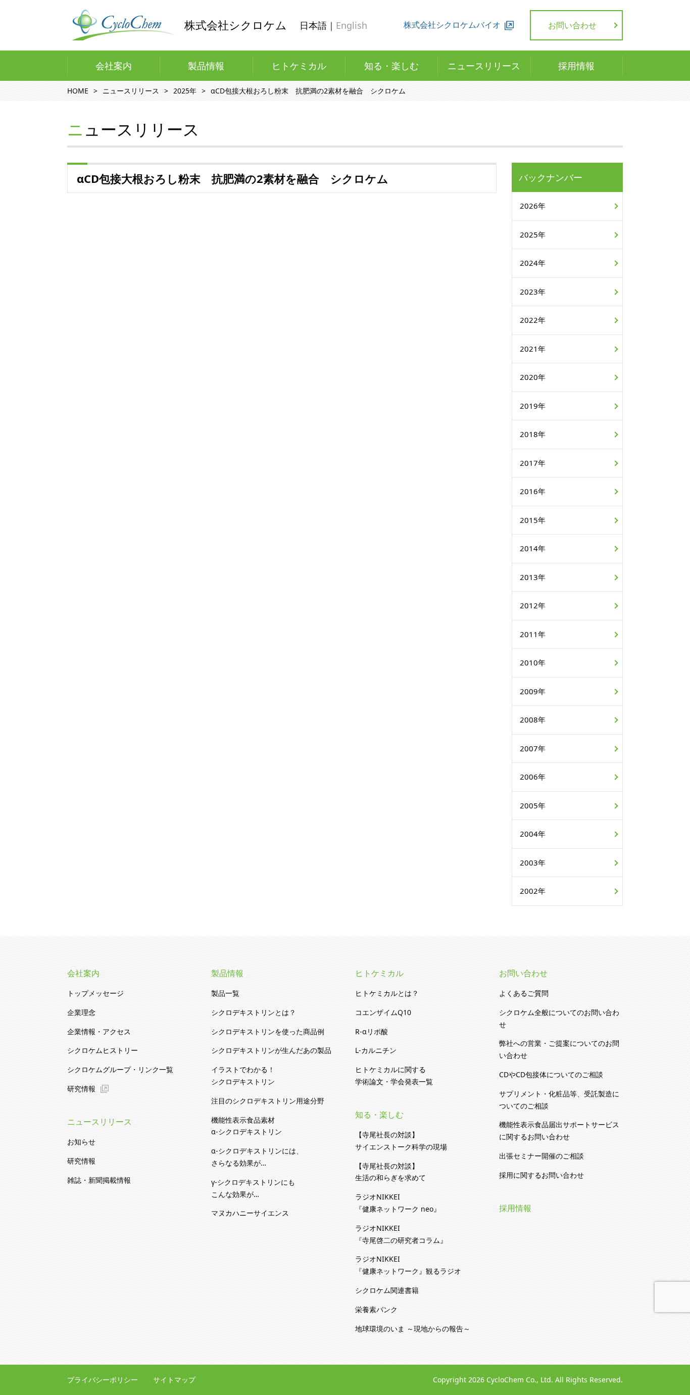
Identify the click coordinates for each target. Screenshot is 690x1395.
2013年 (533, 577)
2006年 (533, 777)
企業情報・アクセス (99, 1031)
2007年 (533, 748)
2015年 (533, 520)
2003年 (533, 862)
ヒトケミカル (299, 66)
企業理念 (81, 1012)
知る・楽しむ (391, 66)
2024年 (533, 263)
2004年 (533, 834)
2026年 (533, 206)
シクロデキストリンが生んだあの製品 (271, 1050)
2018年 (533, 434)
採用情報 (576, 66)
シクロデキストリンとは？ (253, 1012)
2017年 (533, 463)
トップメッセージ (95, 993)
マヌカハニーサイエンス (250, 1213)
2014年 (533, 548)
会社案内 (113, 66)
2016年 (533, 491)
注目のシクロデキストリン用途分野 (267, 1100)
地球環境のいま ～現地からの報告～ (412, 1328)
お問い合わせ (572, 25)
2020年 (533, 377)
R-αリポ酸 (371, 1031)
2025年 (533, 234)
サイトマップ (174, 1380)
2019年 (533, 406)
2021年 (533, 349)
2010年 (533, 662)
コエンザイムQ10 (383, 1012)
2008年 (533, 719)
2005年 (533, 805)
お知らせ (81, 1141)
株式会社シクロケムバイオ (452, 24)
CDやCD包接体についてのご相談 (551, 1074)
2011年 (533, 634)
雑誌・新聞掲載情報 (99, 1180)
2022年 (533, 320)
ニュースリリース (484, 66)
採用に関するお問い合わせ (541, 1175)
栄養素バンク (376, 1309)
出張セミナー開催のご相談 (541, 1156)
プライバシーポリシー (102, 1380)
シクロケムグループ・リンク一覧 (120, 1069)
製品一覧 (225, 993)
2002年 (533, 891)
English (351, 25)
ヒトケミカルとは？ (387, 993)
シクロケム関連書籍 (387, 1290)
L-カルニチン (376, 1050)
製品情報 (206, 66)
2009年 (533, 691)
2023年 (533, 291)
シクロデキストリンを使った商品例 (267, 1031)
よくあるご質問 (524, 993)
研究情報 (81, 1088)
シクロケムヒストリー (102, 1050)
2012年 (533, 605)
